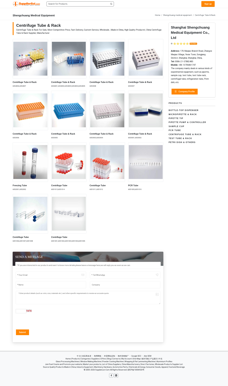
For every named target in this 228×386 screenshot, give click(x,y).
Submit (22, 332)
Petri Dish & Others (182, 142)
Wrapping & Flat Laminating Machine (140, 361)
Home (157, 15)
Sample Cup (176, 126)
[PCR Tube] (146, 162)
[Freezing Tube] (30, 162)
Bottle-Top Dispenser (184, 110)
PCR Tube (133, 185)
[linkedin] (116, 375)
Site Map (136, 359)
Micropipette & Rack (183, 114)
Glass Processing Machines (67, 361)
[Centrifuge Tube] (69, 162)
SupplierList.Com (102, 370)
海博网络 (97, 356)
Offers (103, 359)
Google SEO (136, 356)
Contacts (116, 359)
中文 (160, 359)
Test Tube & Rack (180, 138)
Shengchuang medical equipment (177, 15)
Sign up (208, 4)
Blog (109, 359)
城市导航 (145, 359)
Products (175, 103)
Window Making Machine (90, 361)
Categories (85, 359)
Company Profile (186, 91)
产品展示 (154, 359)
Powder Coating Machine (113, 361)
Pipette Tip (176, 118)
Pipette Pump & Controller (187, 122)
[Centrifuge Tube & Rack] (30, 59)
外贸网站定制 (109, 356)
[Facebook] (111, 375)
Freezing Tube (20, 185)
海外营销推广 (123, 356)
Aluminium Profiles (164, 361)
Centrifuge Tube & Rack (205, 15)
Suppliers (95, 359)
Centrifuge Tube (59, 185)
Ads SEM (147, 356)
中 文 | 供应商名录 (84, 356)
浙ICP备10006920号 (136, 370)
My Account (127, 359)
